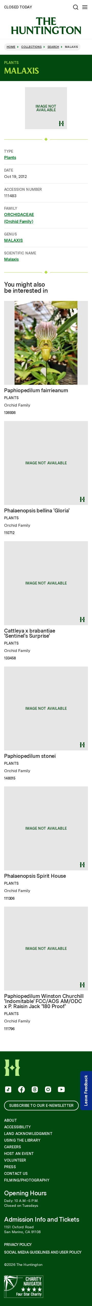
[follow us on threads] (34, 1090)
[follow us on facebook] (21, 1090)
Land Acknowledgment (28, 1134)
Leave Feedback (86, 1090)
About (10, 1120)
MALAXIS (13, 240)
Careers (12, 1147)
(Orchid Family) (18, 221)
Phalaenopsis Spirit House (35, 876)
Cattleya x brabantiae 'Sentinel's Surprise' (29, 633)
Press (10, 1167)
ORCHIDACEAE (19, 214)
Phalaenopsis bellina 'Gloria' (37, 511)
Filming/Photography (26, 1180)
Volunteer (15, 1160)
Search (53, 47)
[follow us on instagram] (47, 1090)
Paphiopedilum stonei (30, 756)
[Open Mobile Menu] (85, 7)
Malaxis (11, 259)
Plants (10, 157)
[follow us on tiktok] (7, 1090)
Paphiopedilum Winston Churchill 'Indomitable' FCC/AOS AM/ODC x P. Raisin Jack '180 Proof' (44, 1001)
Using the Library (22, 1140)
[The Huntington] (46, 25)
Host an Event (19, 1154)
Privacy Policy (17, 1245)
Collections (31, 47)
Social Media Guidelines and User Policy (42, 1252)
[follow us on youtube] (60, 1090)
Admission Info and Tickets (41, 1219)
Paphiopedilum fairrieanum (36, 390)
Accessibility (17, 1127)
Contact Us (16, 1174)
